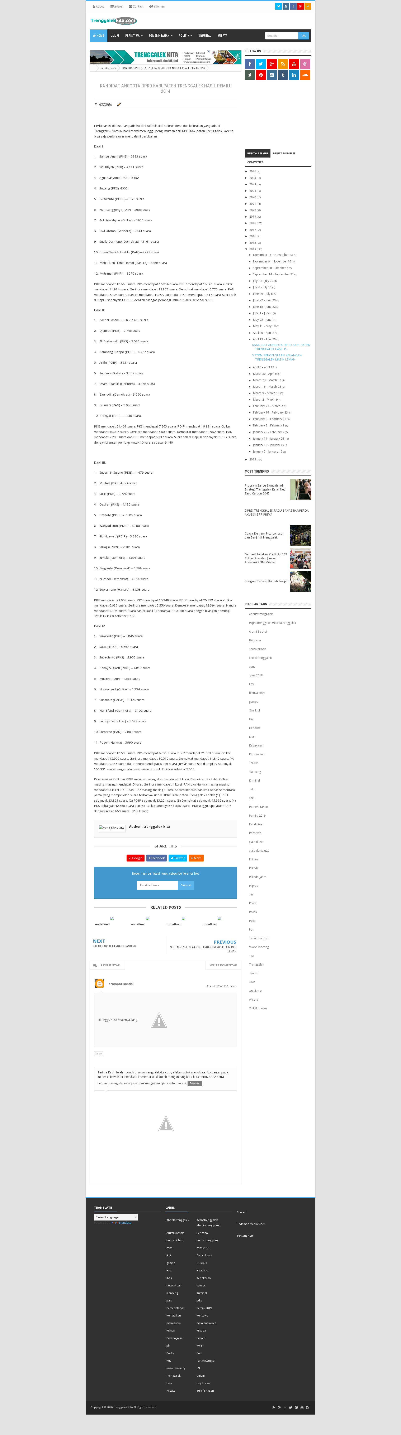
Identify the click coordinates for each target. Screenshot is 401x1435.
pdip (252, 798)
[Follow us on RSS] (283, 64)
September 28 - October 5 (271, 268)
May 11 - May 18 (265, 326)
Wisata (253, 999)
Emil (252, 684)
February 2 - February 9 (269, 425)
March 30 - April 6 (265, 374)
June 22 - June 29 (265, 300)
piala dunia (256, 842)
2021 (253, 204)
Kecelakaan (256, 754)
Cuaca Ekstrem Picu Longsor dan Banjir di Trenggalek (264, 535)
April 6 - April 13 (264, 367)
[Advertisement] (271, 115)
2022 (253, 197)
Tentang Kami (245, 1235)
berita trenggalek (260, 658)
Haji (251, 719)
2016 (253, 236)
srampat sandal (121, 984)
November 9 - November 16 (272, 261)
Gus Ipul (254, 710)
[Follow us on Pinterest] (261, 75)
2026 (253, 171)
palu (252, 789)
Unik (252, 982)
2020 (253, 210)
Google (136, 858)
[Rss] (274, 1407)
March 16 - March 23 (267, 386)
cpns (252, 666)
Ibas (252, 737)
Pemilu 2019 (257, 815)
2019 (253, 216)
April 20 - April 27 (265, 333)
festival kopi (257, 693)
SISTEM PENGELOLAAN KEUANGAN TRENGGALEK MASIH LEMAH (277, 357)
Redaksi (118, 6)
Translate (125, 1222)
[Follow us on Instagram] (272, 75)
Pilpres (253, 886)
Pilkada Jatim (257, 877)
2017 (253, 230)
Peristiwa (255, 833)
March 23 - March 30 (267, 380)
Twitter (179, 858)
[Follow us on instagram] (286, 6)
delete (233, 986)
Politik (253, 912)
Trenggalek (256, 964)
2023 (253, 191)
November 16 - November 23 (273, 255)
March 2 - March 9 (266, 399)
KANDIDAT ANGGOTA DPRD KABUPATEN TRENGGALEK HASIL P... (281, 347)
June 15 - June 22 (265, 307)
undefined (102, 924)
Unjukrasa (256, 991)
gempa (253, 702)
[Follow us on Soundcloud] (305, 75)
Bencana (255, 640)
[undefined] (112, 918)
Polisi (252, 903)
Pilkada (254, 868)
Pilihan (253, 859)
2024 (253, 184)
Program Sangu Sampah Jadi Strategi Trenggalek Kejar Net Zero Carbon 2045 (265, 489)
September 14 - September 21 (273, 274)
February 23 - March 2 (268, 406)
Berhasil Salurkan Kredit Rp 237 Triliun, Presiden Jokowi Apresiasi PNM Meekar (266, 558)
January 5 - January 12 (268, 451)
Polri (252, 921)
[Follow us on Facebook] (293, 6)
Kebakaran (256, 745)
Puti (251, 929)
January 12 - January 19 (269, 445)
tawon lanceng (259, 947)
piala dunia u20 (259, 850)
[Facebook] (285, 1407)
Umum (253, 973)
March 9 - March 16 (266, 393)
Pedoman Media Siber (251, 1224)
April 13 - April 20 (265, 339)
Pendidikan (256, 824)
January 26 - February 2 (269, 432)
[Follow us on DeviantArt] (250, 75)
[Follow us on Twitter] (278, 6)
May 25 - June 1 (264, 320)
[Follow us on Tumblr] (283, 75)
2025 (253, 178)
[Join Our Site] (308, 6)
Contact (137, 6)
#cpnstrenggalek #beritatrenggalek (272, 623)
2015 (253, 243)
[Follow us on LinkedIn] (294, 75)
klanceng (255, 772)
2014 (253, 249)
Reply (99, 1053)
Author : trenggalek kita (149, 826)
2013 (253, 459)
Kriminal (254, 780)
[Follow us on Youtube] (294, 64)
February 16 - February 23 (271, 412)
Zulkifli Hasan (258, 1008)
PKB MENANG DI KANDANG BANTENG (114, 946)
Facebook (157, 858)
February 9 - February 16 (270, 419)
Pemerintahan (258, 807)
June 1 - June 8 (263, 313)
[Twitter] (290, 1407)
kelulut (253, 763)
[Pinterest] (296, 1407)
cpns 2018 (256, 675)
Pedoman (158, 6)
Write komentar (223, 965)
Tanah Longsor (259, 938)
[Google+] (279, 1407)
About (99, 6)
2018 (253, 223)
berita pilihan (257, 649)
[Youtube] (302, 1407)
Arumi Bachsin (258, 631)
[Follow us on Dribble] (305, 64)
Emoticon (195, 1083)
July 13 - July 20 (263, 281)
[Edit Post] (118, 104)
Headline (255, 728)
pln (251, 894)
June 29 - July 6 (263, 294)
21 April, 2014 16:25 (217, 986)
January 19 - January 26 (269, 438)
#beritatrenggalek (261, 614)
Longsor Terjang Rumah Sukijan (266, 581)
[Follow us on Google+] (300, 6)
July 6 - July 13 (262, 287)
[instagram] (307, 1407)
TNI (251, 956)
